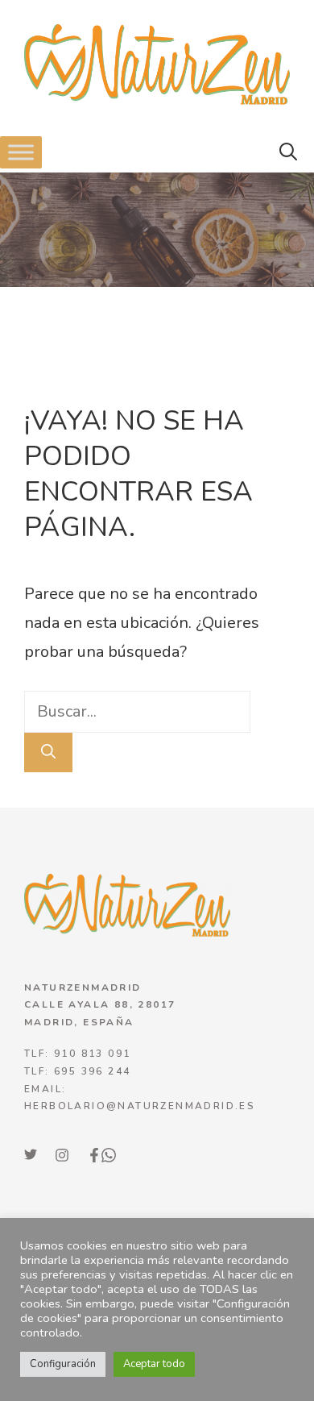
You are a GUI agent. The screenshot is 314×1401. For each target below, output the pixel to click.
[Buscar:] (137, 711)
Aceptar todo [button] (154, 1364)
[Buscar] (48, 752)
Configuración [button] (63, 1364)
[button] (288, 152)
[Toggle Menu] (21, 152)
